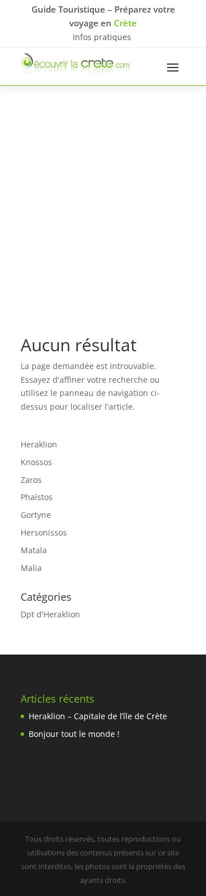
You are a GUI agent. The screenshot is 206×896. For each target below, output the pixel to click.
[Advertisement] (103, 195)
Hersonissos (44, 532)
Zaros (31, 479)
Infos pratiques (102, 36)
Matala (34, 550)
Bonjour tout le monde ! (74, 733)
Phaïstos (37, 496)
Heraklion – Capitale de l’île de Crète (98, 716)
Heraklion (39, 444)
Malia (31, 567)
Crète (125, 23)
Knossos (36, 462)
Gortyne (36, 514)
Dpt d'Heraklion (50, 614)
